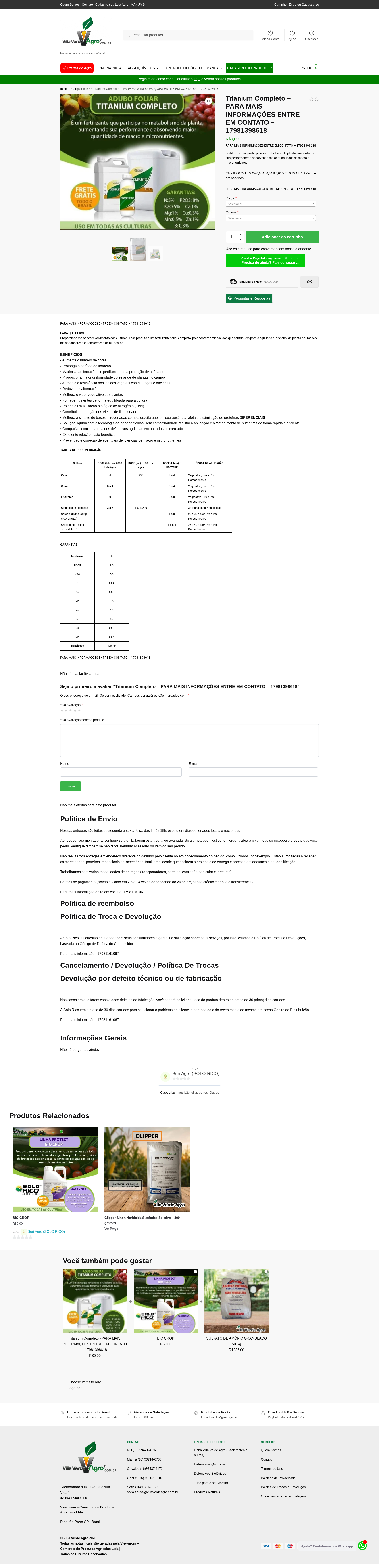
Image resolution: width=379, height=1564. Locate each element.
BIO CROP (21, 1218)
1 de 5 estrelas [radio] (61, 710)
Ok (309, 282)
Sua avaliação (71, 705)
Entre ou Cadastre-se (304, 4)
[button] (208, 101)
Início (64, 88)
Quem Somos (69, 4)
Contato (87, 4)
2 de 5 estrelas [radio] (66, 710)
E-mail (193, 763)
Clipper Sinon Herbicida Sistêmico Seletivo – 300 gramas (142, 1220)
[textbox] (271, 204)
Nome (64, 763)
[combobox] (271, 204)
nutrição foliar (80, 88)
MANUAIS (138, 4)
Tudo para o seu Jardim (211, 1483)
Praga (230, 198)
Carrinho (280, 4)
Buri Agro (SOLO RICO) (196, 1073)
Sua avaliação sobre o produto (83, 720)
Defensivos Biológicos (210, 1473)
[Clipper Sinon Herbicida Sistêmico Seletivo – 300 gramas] (147, 1169)
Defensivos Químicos (209, 1464)
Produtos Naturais (207, 1492)
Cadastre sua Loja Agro (111, 4)
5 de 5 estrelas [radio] (79, 710)
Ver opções (55, 1245)
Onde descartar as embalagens (283, 1496)
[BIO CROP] (311, 99)
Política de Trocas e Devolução (283, 1487)
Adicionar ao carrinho (282, 237)
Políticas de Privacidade (278, 1478)
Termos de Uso (272, 1468)
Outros (214, 1092)
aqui (197, 79)
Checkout (311, 39)
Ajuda (292, 39)
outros (203, 1092)
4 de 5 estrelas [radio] (75, 710)
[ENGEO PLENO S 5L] (316, 99)
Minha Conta (270, 39)
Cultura (231, 212)
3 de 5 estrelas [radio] (70, 710)
